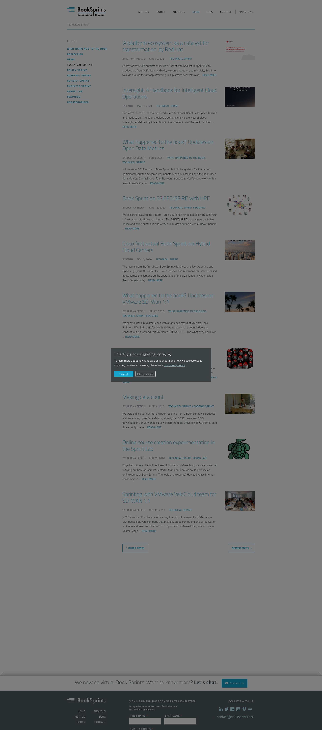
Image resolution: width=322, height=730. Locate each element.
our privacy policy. (174, 365)
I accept (123, 373)
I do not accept (145, 373)
